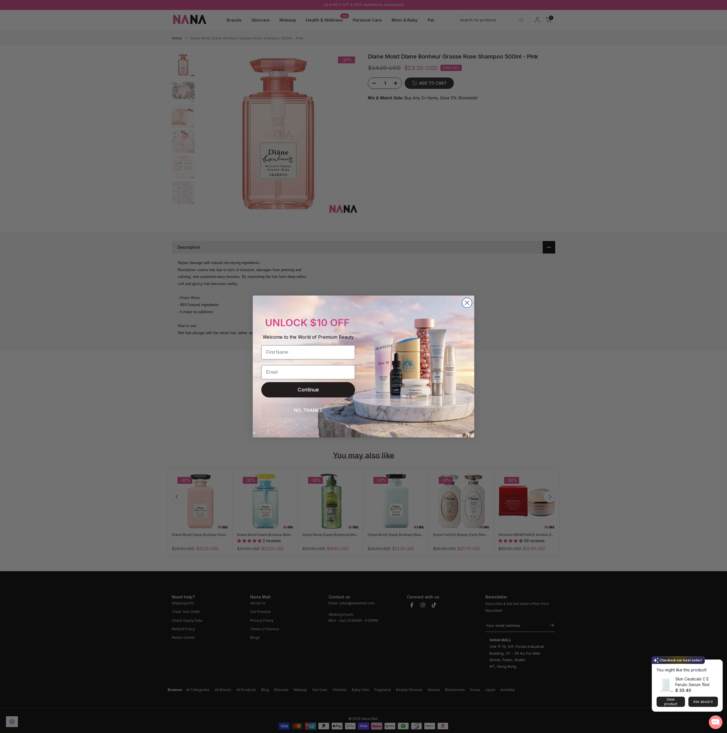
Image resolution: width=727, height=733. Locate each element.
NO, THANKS (308, 410)
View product (670, 701)
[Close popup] (716, 664)
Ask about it (703, 702)
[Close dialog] (467, 303)
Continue (308, 390)
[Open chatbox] (715, 722)
